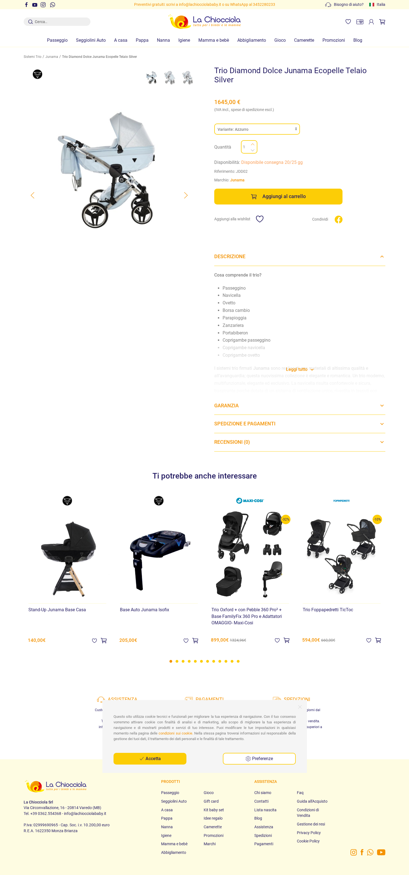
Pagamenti (263, 844)
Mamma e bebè (213, 40)
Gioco (280, 40)
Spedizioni (263, 835)
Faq (300, 792)
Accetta (152, 758)
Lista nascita (265, 810)
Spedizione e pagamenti (244, 424)
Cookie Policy (308, 841)
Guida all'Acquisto (312, 801)
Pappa (142, 40)
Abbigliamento (251, 40)
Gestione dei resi (311, 824)
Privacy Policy (309, 832)
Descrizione (229, 256)
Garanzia (226, 405)
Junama (51, 57)
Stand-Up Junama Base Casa (57, 609)
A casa (120, 40)
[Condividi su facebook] (339, 219)
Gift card (211, 801)
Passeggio (57, 40)
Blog (357, 40)
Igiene (184, 40)
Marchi (210, 844)
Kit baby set (214, 810)
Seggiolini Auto (91, 40)
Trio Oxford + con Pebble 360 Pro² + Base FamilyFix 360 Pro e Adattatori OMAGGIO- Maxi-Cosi (246, 616)
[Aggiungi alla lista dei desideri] (94, 640)
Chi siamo (262, 792)
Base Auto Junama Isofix (144, 609)
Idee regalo (213, 818)
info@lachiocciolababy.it (200, 4)
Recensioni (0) (232, 442)
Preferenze (262, 758)
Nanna (163, 40)
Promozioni (333, 40)
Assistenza (263, 827)
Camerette (304, 40)
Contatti (261, 801)
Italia (381, 4)
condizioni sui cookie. (176, 733)
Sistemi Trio (32, 57)
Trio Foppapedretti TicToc (328, 609)
